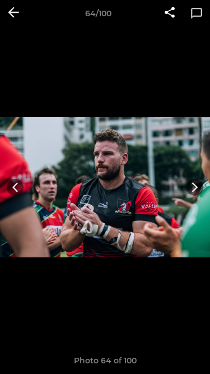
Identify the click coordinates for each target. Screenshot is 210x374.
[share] (169, 13)
